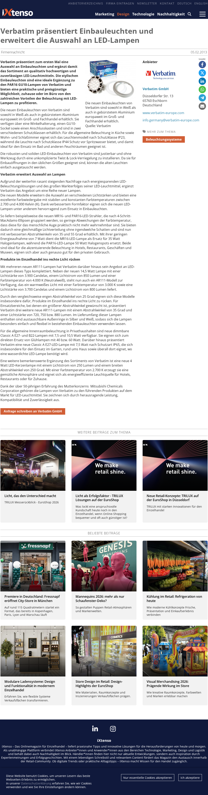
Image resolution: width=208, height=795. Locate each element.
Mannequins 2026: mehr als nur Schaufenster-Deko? (100, 598)
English (201, 3)
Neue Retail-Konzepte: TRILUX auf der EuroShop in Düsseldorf (173, 498)
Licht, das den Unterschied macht (30, 496)
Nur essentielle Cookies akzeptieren (147, 778)
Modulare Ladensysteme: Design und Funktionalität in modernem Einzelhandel (29, 685)
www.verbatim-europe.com (163, 113)
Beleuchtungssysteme (164, 139)
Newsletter (147, 3)
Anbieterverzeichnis (85, 3)
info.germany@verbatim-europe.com (171, 120)
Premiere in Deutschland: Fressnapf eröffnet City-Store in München (32, 598)
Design (123, 14)
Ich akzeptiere (190, 778)
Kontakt (167, 3)
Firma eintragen (120, 3)
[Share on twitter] (202, 73)
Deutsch (184, 3)
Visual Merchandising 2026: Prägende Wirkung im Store (168, 683)
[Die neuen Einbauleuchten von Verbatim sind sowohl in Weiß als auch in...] (110, 98)
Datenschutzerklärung (36, 783)
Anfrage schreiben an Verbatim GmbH (33, 411)
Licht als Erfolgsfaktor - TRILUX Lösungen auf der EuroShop (99, 498)
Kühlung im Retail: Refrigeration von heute (174, 598)
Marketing (104, 14)
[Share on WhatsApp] (202, 89)
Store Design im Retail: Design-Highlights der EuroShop (99, 683)
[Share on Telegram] (202, 97)
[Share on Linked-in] (202, 81)
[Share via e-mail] (202, 106)
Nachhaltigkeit (171, 14)
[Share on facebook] (202, 64)
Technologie (143, 14)
